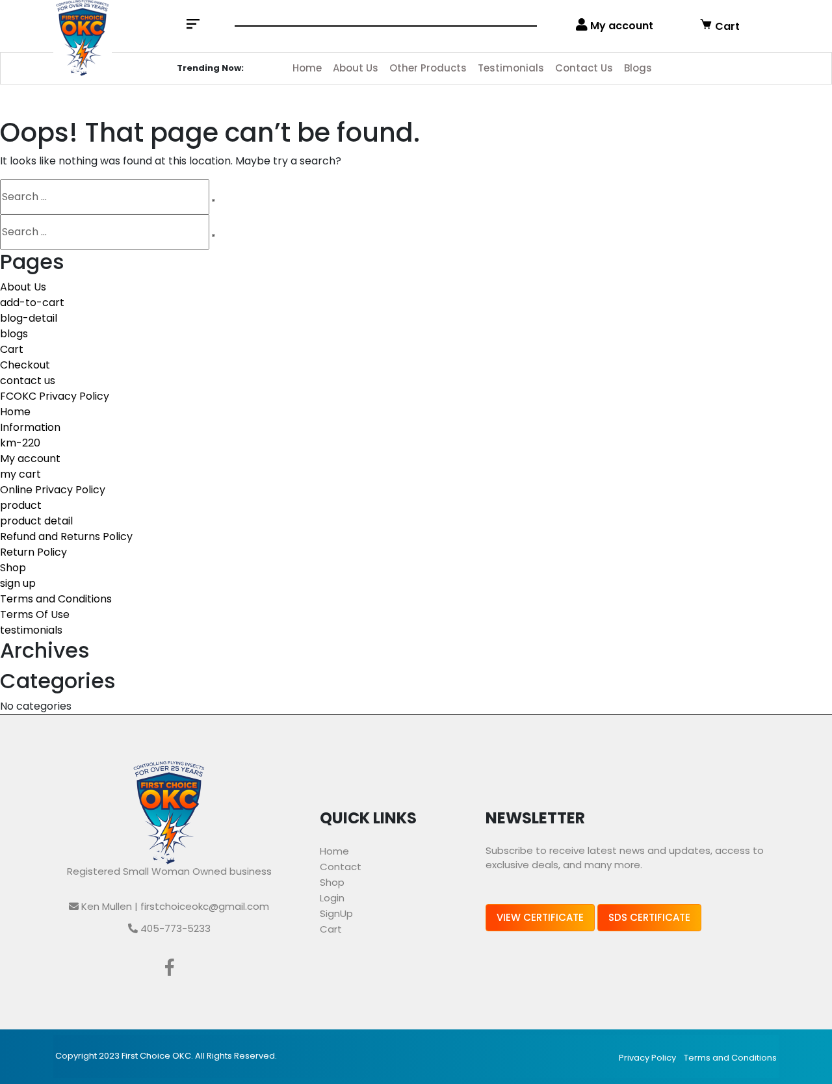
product (21, 505)
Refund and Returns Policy (66, 536)
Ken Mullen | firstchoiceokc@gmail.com (174, 906)
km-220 (20, 442)
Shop (13, 567)
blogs (14, 333)
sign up (18, 583)
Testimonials (511, 68)
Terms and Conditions (56, 598)
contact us (27, 380)
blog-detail (28, 318)
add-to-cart (32, 302)
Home (307, 68)
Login (332, 898)
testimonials (31, 630)
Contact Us (584, 68)
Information (30, 427)
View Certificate (540, 917)
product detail (36, 520)
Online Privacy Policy (52, 489)
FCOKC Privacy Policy (54, 396)
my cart (20, 474)
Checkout (25, 364)
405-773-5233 (174, 928)
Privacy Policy (647, 1058)
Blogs (638, 68)
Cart (726, 26)
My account (620, 25)
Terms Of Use (35, 614)
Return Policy (33, 552)
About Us (355, 68)
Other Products (428, 68)
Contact (340, 866)
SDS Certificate (649, 917)
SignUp (336, 913)
